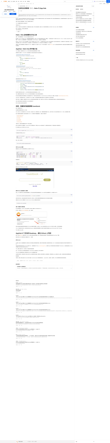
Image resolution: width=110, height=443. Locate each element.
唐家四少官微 (17, 289)
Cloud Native (34, 260)
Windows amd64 (19, 121)
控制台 (103, 1)
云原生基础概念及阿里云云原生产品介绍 (81, 34)
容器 (27, 260)
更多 (93, 27)
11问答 (32, 441)
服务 (25, 1)
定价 (18, 1)
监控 (22, 289)
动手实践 (18, 3)
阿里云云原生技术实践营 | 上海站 (80, 45)
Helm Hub (51, 44)
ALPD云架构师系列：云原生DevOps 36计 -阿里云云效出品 (84, 31)
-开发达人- (17, 328)
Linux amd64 (19, 119)
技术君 (16, 334)
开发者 (37, 260)
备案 (100, 1)
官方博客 (21, 3)
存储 (19, 341)
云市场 (21, 1)
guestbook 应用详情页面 (24, 210)
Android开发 (41, 260)
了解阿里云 (28, 1)
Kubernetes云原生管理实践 (79, 37)
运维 (20, 289)
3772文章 (29, 441)
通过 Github (21, 235)
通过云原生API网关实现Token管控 (80, 54)
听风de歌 (17, 282)
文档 (99, 1)
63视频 (35, 441)
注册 (105, 1)
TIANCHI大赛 (27, 3)
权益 (16, 1)
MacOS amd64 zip (19, 116)
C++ (20, 302)
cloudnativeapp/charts (42, 245)
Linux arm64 (19, 120)
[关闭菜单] (1, 1)
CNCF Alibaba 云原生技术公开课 (80, 36)
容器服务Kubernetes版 (22, 260)
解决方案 (14, 1)
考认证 (24, 3)
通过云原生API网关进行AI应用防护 (80, 52)
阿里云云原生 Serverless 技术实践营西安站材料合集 (83, 46)
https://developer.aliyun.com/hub (63, 95)
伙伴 (23, 1)
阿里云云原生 (21, 441)
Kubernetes (30, 260)
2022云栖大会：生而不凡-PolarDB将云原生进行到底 (83, 43)
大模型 (9, 1)
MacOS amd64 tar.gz (20, 115)
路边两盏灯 (17, 295)
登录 (108, 1)
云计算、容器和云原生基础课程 (80, 29)
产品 (11, 1)
